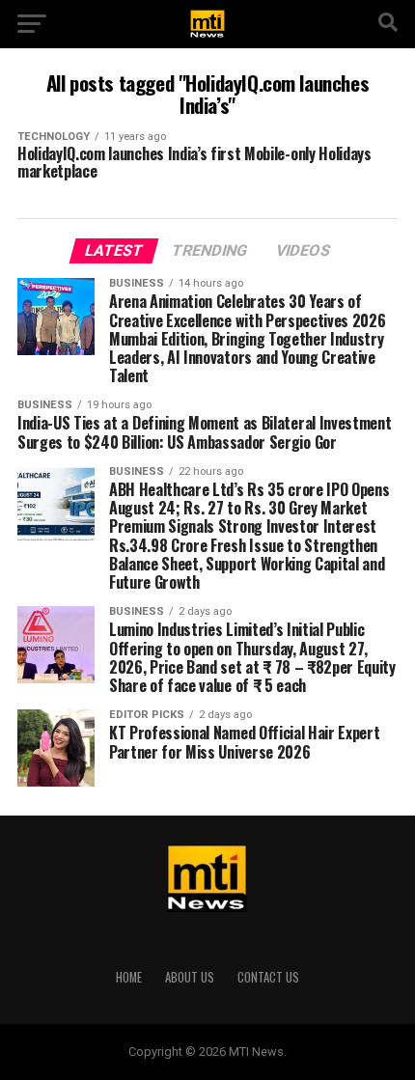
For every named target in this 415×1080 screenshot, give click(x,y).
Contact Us (268, 977)
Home (129, 977)
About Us (189, 977)
